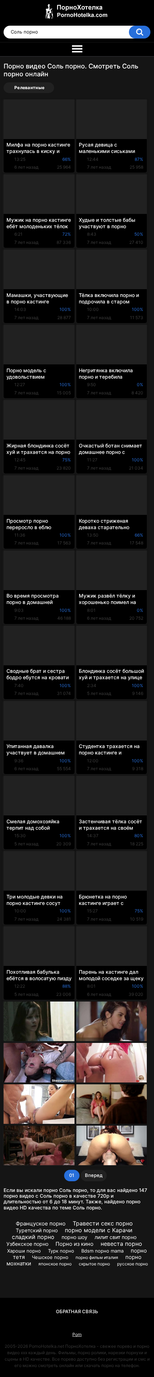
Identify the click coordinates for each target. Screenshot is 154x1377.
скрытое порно (94, 1263)
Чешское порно (50, 1257)
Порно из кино (74, 1243)
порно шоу (74, 1237)
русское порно (132, 1263)
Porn (77, 1334)
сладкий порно (33, 1236)
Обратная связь (77, 1311)
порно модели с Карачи (99, 1230)
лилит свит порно (115, 1237)
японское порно (55, 1263)
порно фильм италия (97, 1257)
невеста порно (121, 1243)
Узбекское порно (27, 1244)
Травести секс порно (103, 1223)
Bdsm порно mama (102, 1251)
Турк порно (61, 1251)
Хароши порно (24, 1251)
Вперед (93, 1175)
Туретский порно (37, 1230)
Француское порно (41, 1223)
